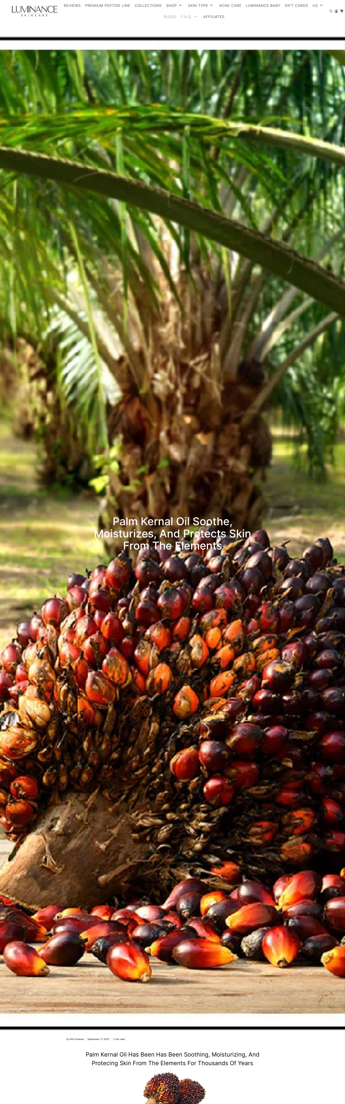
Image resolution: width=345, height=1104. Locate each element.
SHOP (171, 5)
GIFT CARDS (296, 5)
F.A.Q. (186, 17)
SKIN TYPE (198, 5)
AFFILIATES (214, 17)
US (315, 5)
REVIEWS (72, 5)
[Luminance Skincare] (31, 11)
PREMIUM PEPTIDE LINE (107, 5)
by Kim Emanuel (75, 1039)
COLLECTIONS (148, 5)
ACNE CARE (230, 5)
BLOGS (170, 17)
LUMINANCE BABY (263, 5)
